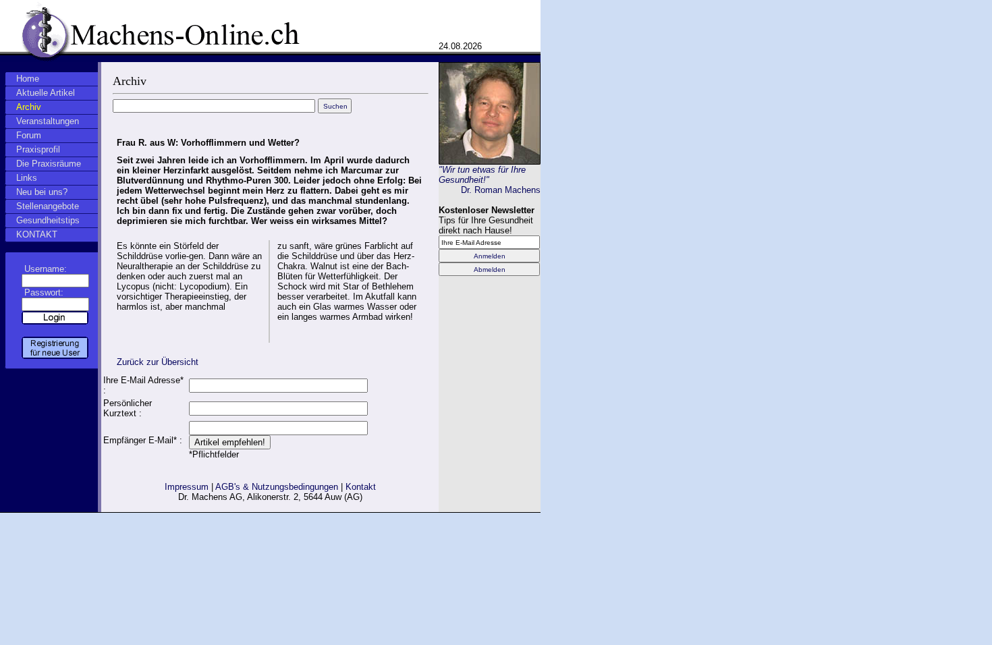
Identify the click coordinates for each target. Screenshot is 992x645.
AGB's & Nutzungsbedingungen (276, 487)
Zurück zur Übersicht (157, 362)
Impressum (187, 487)
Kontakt (361, 487)
